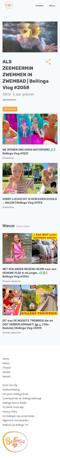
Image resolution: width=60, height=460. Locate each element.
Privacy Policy (9, 411)
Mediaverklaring (11, 389)
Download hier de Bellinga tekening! (21, 398)
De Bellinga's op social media (18, 416)
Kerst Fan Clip (9, 385)
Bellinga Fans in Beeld (14, 402)
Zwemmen (10, 108)
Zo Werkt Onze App (13, 407)
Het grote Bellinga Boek (15, 394)
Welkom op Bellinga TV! (15, 424)
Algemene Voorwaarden (15, 420)
